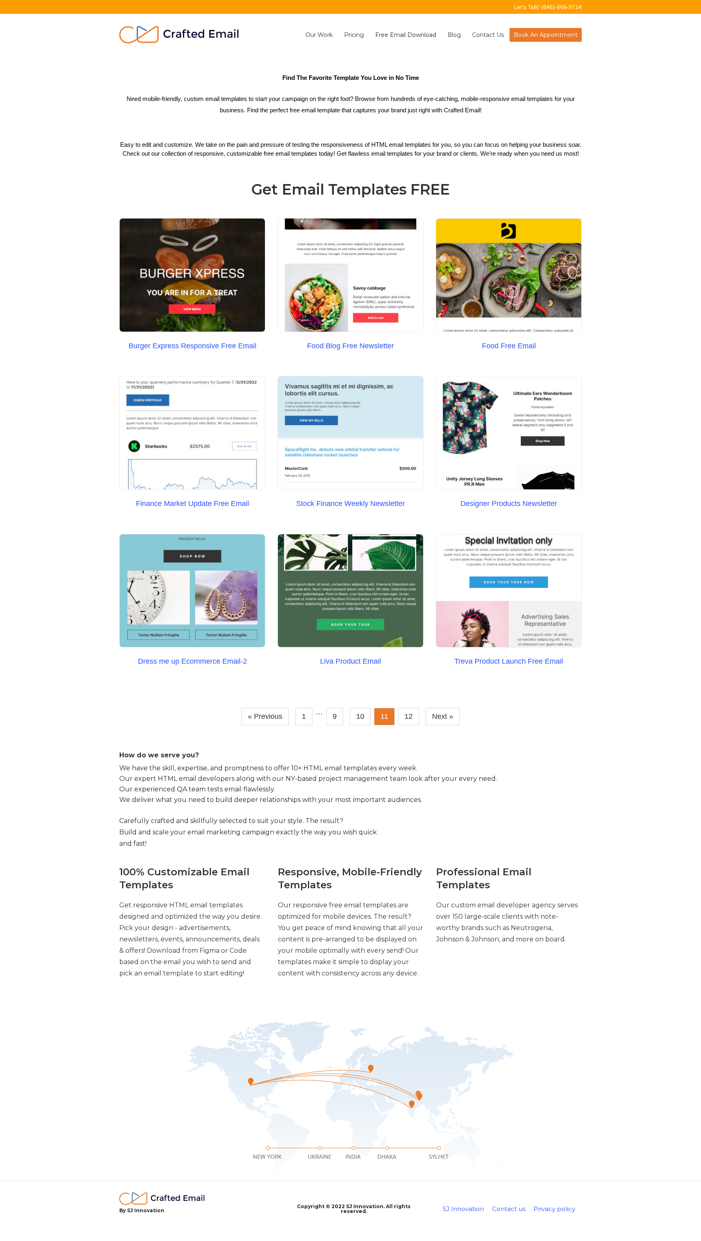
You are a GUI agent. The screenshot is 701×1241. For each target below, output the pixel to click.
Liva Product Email (350, 661)
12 (408, 716)
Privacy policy (554, 1209)
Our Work (319, 35)
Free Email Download (405, 35)
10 (360, 716)
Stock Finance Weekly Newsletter (350, 503)
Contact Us (488, 35)
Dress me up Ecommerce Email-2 (192, 661)
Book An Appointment (546, 35)
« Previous (265, 716)
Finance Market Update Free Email (192, 503)
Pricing (354, 35)
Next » (442, 716)
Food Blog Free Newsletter (350, 346)
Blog (454, 35)
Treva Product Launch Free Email (508, 661)
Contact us (508, 1209)
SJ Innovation (463, 1209)
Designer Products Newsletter (508, 503)
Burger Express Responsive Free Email (192, 346)
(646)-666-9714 (561, 7)
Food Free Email (509, 346)
